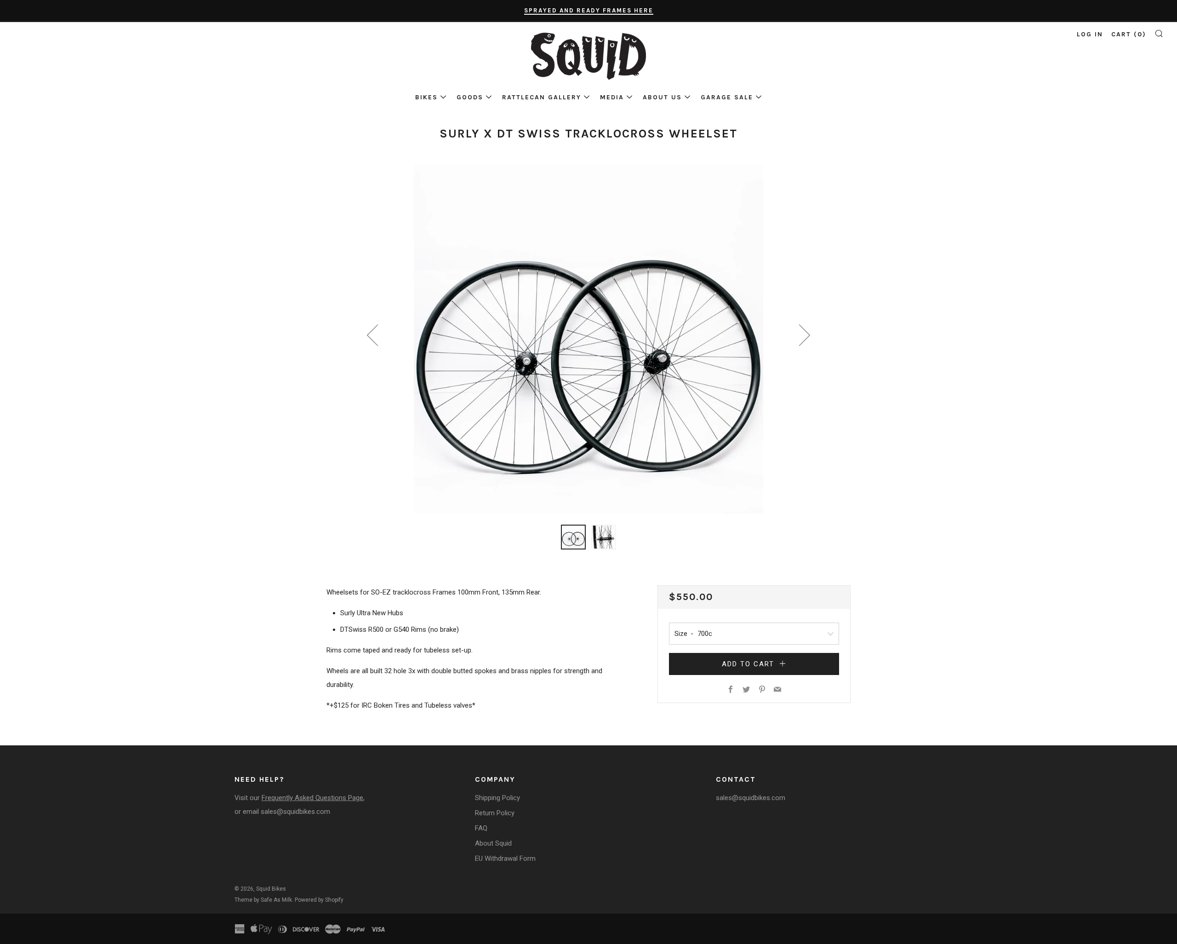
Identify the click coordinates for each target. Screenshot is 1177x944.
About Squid (493, 843)
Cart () (1128, 34)
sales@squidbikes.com (295, 811)
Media (612, 97)
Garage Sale (727, 97)
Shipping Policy (497, 798)
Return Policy (494, 813)
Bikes (426, 97)
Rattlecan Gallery (541, 97)
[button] (573, 537)
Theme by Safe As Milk (263, 900)
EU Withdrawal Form (505, 858)
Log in (1090, 34)
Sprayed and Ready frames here (588, 10)
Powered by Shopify (319, 900)
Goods (470, 97)
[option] (588, 339)
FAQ (481, 828)
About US (662, 97)
